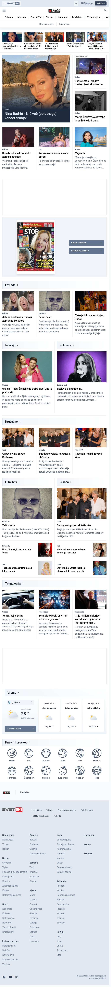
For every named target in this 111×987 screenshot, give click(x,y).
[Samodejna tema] (76, 3)
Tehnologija (13, 583)
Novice (77, 149)
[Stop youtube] (10, 977)
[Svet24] (11, 3)
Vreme (12, 692)
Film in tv (11, 482)
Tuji (40, 149)
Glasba (5, 385)
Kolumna (65, 345)
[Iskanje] (105, 10)
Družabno (11, 421)
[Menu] (4, 10)
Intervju (10, 345)
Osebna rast (62, 385)
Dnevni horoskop (16, 742)
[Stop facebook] (4, 977)
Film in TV (42, 313)
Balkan (7, 109)
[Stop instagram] (17, 977)
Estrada (10, 285)
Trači (4, 450)
